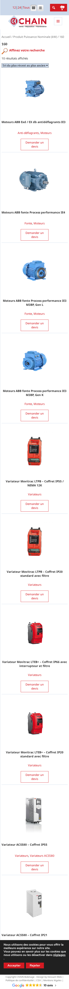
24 (19, 7)
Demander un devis (34, 144)
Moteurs (46, 133)
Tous (26, 7)
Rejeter (35, 965)
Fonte (28, 223)
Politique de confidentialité (20, 980)
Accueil (6, 37)
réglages (59, 955)
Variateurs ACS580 (42, 856)
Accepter (14, 965)
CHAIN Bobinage (25, 976)
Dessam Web (55, 976)
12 (14, 7)
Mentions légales (52, 980)
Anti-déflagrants (28, 133)
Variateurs (34, 494)
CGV (38, 980)
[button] (62, 7)
